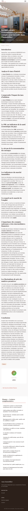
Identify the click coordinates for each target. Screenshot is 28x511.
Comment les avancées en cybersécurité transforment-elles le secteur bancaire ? (12, 406)
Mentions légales (5, 500)
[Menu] (25, 1)
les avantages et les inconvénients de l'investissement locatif (11, 460)
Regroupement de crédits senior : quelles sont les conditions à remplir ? (14, 420)
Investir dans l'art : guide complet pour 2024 (13, 464)
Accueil (2, 45)
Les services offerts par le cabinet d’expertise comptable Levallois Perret (14, 447)
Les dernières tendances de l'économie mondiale (12, 433)
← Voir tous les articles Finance (9, 388)
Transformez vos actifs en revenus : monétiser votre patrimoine (14, 429)
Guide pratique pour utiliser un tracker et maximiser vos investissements (13, 411)
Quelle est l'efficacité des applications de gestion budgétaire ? (12, 456)
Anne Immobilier (7, 482)
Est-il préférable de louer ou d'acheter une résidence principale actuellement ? (13, 424)
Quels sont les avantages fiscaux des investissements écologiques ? (11, 451)
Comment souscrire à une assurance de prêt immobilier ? (13, 442)
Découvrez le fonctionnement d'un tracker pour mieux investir (13, 468)
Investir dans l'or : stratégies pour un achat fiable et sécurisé (13, 415)
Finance (4, 26)
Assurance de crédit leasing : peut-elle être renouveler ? (13, 438)
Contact (3, 502)
